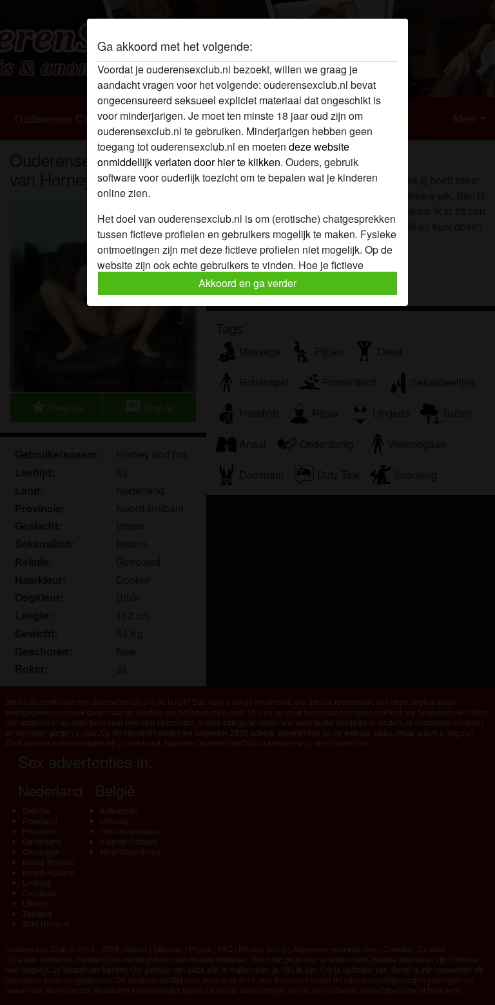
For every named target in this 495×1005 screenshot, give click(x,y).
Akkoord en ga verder (247, 283)
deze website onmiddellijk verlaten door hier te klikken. (223, 154)
